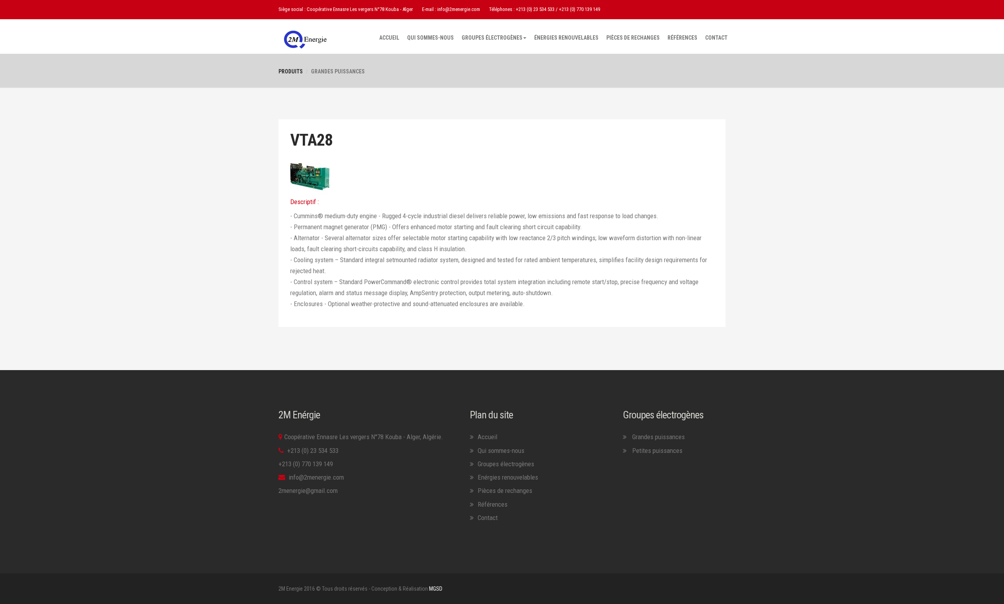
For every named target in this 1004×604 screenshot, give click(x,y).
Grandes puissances (658, 437)
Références (682, 38)
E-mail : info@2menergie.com (451, 9)
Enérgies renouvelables (508, 477)
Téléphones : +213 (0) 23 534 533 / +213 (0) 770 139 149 (544, 9)
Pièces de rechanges (633, 38)
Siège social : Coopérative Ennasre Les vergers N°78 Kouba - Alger (345, 9)
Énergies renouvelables (566, 38)
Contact (716, 38)
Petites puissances (657, 450)
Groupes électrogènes (492, 38)
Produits (290, 71)
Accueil (389, 38)
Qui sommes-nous (430, 38)
